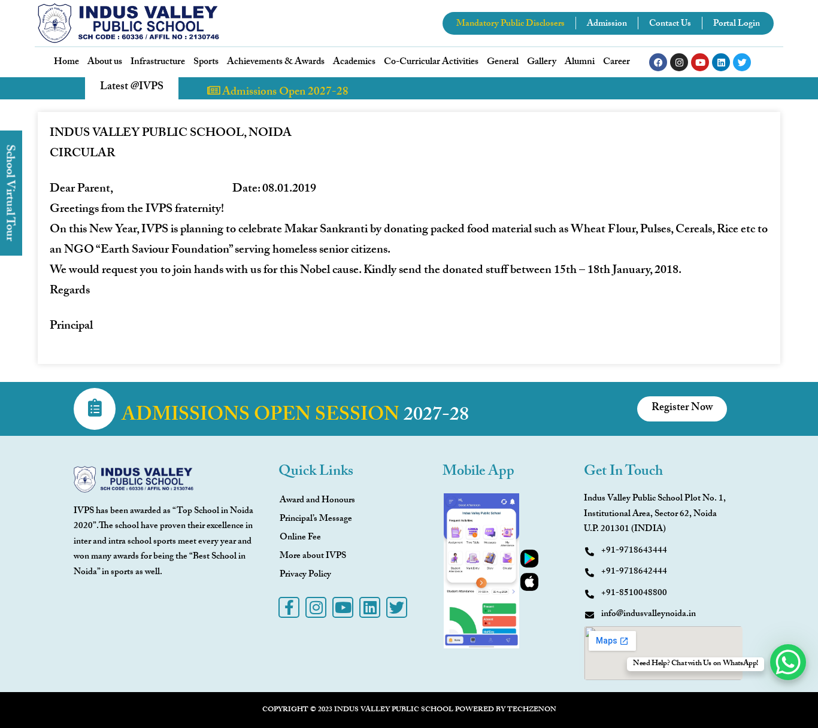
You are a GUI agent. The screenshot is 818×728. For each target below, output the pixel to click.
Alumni (580, 63)
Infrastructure (158, 63)
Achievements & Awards (276, 63)
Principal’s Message (316, 519)
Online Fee (300, 538)
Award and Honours (317, 501)
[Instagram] (679, 62)
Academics (354, 63)
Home (66, 63)
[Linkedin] (721, 62)
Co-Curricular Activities (431, 63)
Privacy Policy (305, 575)
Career (616, 63)
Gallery (541, 63)
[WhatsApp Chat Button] (788, 662)
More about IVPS (313, 557)
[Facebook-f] (288, 607)
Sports (206, 63)
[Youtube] (700, 62)
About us (104, 63)
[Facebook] (658, 62)
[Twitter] (742, 62)
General (503, 63)
